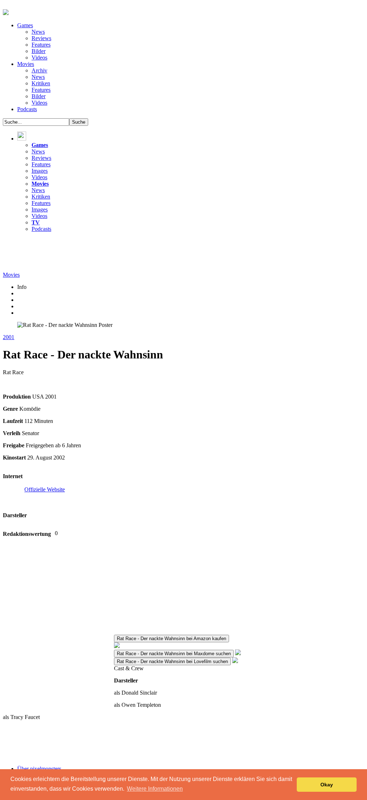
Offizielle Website (44, 489)
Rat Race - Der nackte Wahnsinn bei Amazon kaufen (171, 638)
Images (40, 171)
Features (41, 45)
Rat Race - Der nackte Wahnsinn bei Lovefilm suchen (172, 661)
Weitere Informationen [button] (155, 789)
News (38, 32)
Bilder (39, 51)
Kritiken (41, 83)
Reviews (41, 38)
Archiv (39, 70)
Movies (25, 64)
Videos (39, 57)
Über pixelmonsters (39, 769)
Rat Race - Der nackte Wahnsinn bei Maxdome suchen (174, 653)
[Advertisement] (133, 254)
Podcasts (27, 109)
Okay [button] (326, 784)
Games (25, 25)
